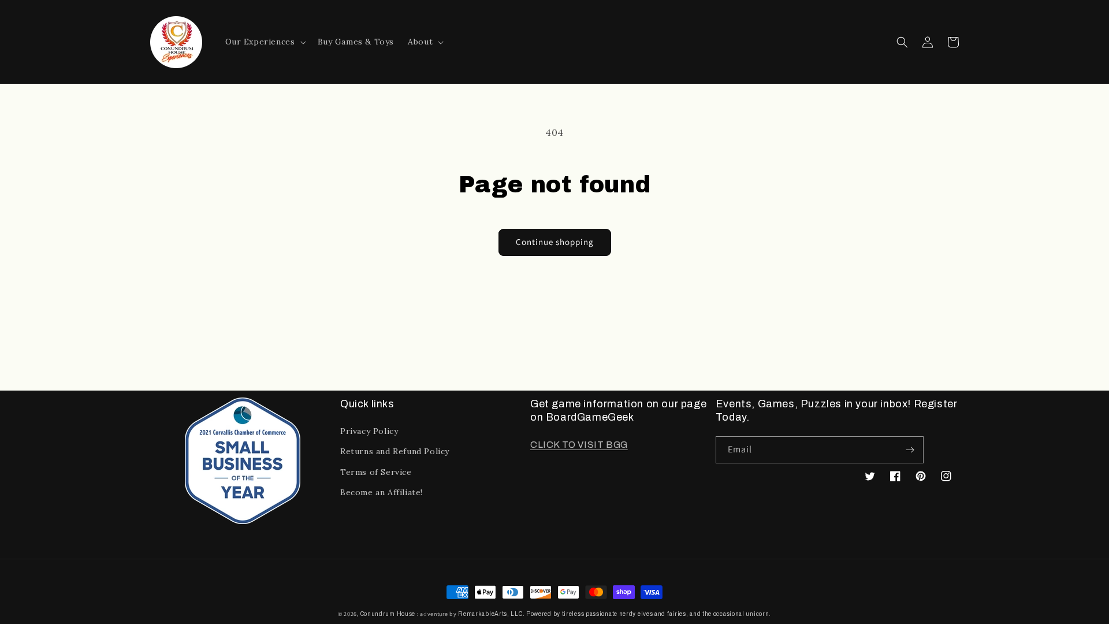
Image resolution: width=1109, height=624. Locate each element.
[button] (264, 41)
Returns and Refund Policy (394, 451)
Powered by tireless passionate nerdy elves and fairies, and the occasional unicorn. (648, 614)
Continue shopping (555, 241)
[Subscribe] (910, 449)
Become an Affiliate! (381, 492)
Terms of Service (376, 472)
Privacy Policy (369, 431)
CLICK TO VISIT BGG (579, 445)
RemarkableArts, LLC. (491, 614)
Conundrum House (388, 614)
